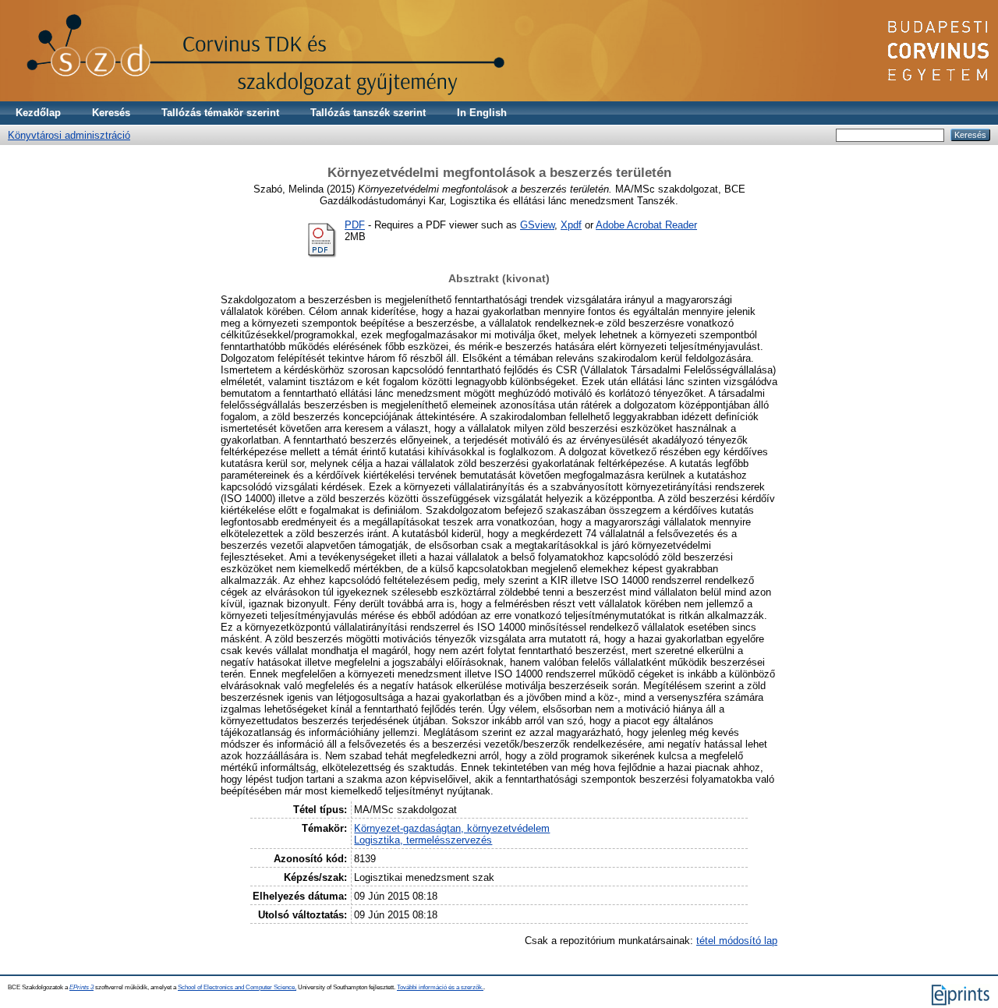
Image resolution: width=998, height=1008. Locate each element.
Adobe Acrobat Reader (646, 225)
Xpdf (571, 225)
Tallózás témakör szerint (220, 112)
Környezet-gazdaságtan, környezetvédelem (452, 828)
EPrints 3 (81, 987)
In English (482, 112)
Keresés (111, 112)
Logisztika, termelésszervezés (423, 840)
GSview (537, 225)
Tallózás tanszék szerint (368, 112)
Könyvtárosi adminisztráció (69, 135)
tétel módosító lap (736, 940)
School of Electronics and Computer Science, (237, 987)
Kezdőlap (38, 112)
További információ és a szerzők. (440, 987)
